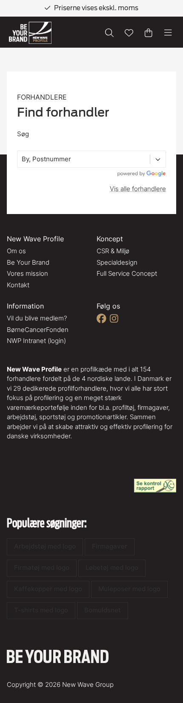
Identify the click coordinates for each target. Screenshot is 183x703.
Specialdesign (117, 262)
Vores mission (27, 273)
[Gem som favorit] (129, 33)
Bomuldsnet (102, 610)
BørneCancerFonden (38, 330)
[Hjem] (30, 33)
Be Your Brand (28, 262)
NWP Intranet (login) (36, 341)
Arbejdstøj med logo (45, 546)
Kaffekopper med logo (48, 589)
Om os (16, 251)
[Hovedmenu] (168, 33)
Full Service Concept (127, 273)
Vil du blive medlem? (37, 318)
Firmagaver (109, 546)
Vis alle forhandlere (138, 189)
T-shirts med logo (41, 610)
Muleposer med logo (129, 589)
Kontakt (18, 285)
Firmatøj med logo (41, 567)
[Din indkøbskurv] (148, 33)
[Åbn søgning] (109, 33)
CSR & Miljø (113, 251)
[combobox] (22, 159)
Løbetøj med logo (112, 567)
